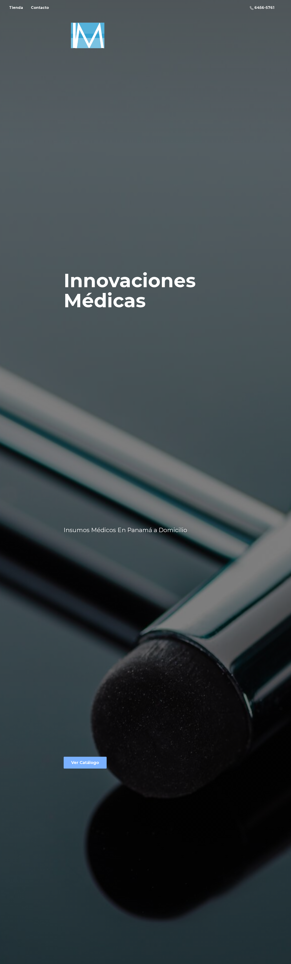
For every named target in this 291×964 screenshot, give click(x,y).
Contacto (40, 7)
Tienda (16, 7)
